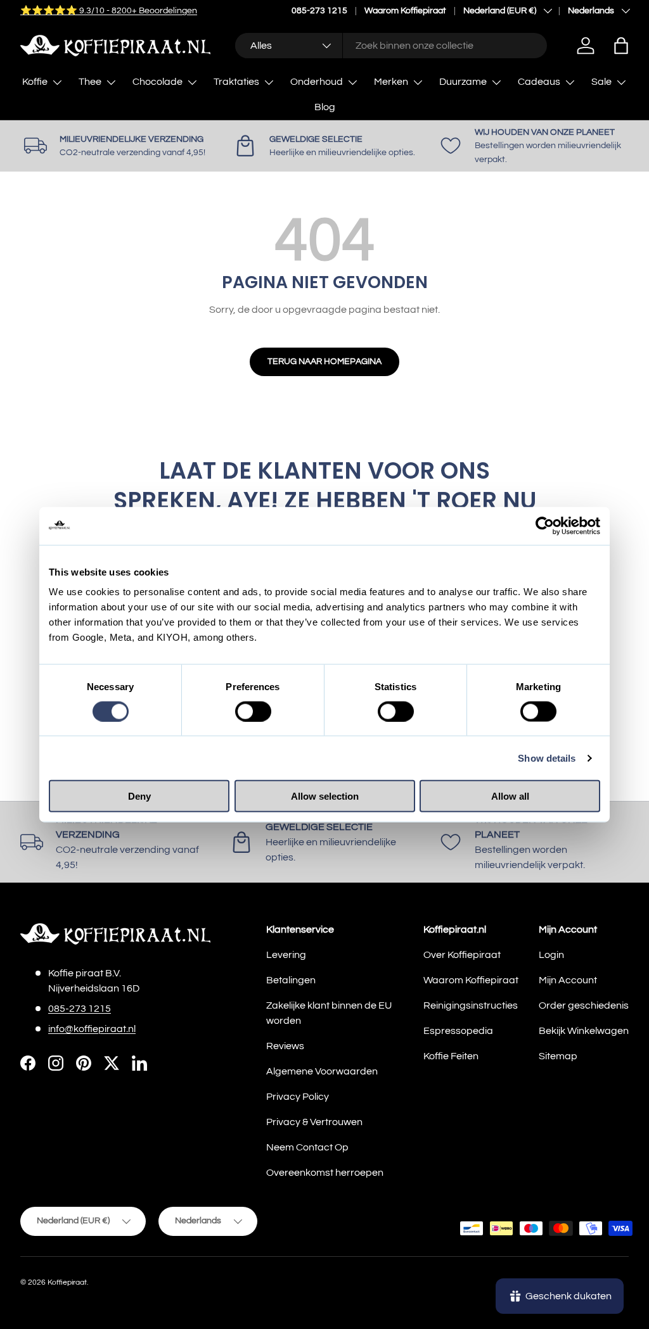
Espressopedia (458, 1031)
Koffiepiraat (67, 1282)
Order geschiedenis (584, 1005)
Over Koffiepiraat (462, 955)
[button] (621, 46)
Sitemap (558, 1056)
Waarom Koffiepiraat (405, 10)
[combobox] (390, 45)
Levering (286, 955)
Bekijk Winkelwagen (584, 1031)
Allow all (510, 796)
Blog (324, 107)
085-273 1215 (319, 10)
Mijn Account (568, 980)
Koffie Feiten (451, 1056)
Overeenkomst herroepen (324, 1173)
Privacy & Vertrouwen (314, 1122)
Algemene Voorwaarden (322, 1071)
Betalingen (291, 980)
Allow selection (325, 796)
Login (551, 955)
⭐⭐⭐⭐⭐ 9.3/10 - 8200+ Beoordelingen (108, 10)
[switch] (253, 711)
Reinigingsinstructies (470, 1005)
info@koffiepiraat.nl (92, 1029)
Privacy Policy (297, 1097)
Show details (546, 757)
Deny (139, 796)
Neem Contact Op (307, 1147)
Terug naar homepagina (324, 361)
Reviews (285, 1046)
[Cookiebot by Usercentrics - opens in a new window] (544, 525)
